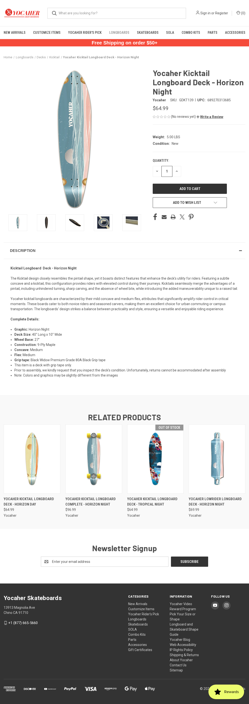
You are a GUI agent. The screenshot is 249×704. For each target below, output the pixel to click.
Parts (212, 32)
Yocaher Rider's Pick (85, 32)
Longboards (119, 32)
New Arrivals (15, 32)
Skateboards (148, 32)
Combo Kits (191, 32)
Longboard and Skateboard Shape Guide (184, 629)
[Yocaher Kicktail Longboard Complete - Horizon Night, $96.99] (93, 459)
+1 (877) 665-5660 (23, 623)
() (242, 13)
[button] (209, 117)
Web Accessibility (183, 645)
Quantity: (161, 161)
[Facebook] (155, 217)
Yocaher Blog (180, 640)
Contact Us (178, 665)
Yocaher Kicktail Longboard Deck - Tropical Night (152, 502)
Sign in (205, 13)
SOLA (170, 32)
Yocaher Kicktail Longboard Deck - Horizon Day (29, 502)
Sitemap (176, 670)
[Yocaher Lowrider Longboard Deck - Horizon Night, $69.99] (217, 459)
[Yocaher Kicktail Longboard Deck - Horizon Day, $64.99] (32, 459)
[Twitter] (182, 217)
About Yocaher (181, 660)
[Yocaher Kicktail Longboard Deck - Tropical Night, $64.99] (155, 459)
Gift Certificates (140, 650)
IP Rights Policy (181, 650)
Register (221, 13)
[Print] (173, 217)
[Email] (164, 217)
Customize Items (47, 32)
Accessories (235, 32)
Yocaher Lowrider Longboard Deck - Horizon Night (215, 502)
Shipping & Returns (184, 655)
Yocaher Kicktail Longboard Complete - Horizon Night (90, 502)
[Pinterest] (191, 217)
